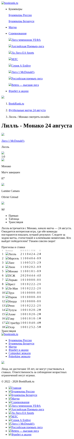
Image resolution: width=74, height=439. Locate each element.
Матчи (13, 27)
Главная (16, 387)
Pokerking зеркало (19, 356)
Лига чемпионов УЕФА (26, 39)
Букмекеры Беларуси (21, 21)
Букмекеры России (20, 15)
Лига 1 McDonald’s (22, 72)
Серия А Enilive (21, 65)
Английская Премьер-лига (27, 46)
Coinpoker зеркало (20, 353)
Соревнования (17, 33)
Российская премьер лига (27, 78)
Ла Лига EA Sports (22, 52)
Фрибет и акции (19, 91)
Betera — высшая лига (25, 84)
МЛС (14, 59)
